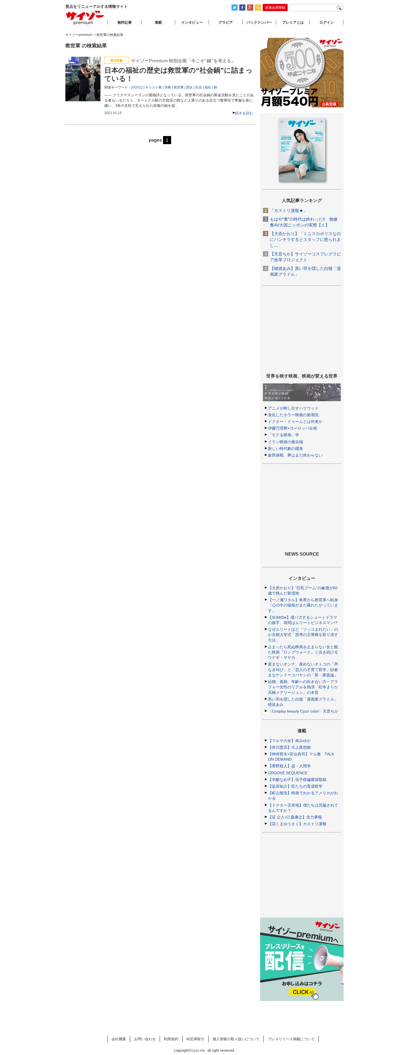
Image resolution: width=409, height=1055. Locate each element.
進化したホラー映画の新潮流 (293, 415)
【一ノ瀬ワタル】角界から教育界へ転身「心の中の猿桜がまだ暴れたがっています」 (303, 605)
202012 (137, 87)
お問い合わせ (145, 1039)
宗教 (167, 87)
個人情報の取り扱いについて (236, 1039)
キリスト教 (153, 87)
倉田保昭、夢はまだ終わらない (295, 455)
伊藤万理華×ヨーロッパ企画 (292, 428)
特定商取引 (195, 1039)
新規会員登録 (275, 7)
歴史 (189, 87)
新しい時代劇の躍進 (285, 448)
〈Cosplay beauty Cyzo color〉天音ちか (303, 711)
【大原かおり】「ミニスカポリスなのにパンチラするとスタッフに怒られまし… (305, 239)
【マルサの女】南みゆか (289, 740)
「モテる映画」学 (283, 435)
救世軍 (179, 87)
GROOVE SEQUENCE (287, 773)
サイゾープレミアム (85, 18)
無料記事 (124, 22)
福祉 (207, 87)
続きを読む (244, 113)
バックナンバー (259, 22)
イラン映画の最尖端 (285, 442)
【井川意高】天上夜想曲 (289, 747)
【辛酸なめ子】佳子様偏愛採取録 (297, 779)
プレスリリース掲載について (291, 1039)
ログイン (326, 22)
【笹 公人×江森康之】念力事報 (295, 817)
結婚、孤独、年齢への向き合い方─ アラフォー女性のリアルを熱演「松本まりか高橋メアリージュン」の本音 (303, 686)
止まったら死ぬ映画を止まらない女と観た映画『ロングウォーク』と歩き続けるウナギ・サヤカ (303, 652)
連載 (158, 22)
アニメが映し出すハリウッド (293, 408)
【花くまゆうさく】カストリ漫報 (297, 824)
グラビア (225, 22)
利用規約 (171, 1039)
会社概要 (119, 1039)
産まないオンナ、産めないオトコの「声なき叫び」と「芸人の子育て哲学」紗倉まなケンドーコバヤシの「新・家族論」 (303, 669)
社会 (198, 87)
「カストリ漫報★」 (288, 210)
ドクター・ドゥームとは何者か (295, 421)
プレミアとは (293, 22)
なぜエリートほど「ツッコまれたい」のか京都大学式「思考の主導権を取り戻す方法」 (303, 634)
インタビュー (192, 22)
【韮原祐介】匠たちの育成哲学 (295, 786)
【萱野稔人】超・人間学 (289, 766)
